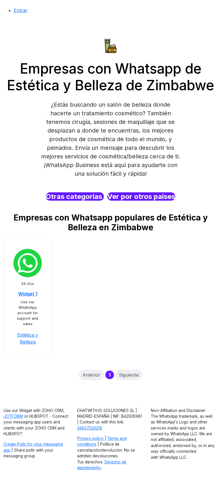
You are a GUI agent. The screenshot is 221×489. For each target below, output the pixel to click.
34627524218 (89, 428)
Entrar (21, 10)
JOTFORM (13, 416)
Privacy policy (90, 438)
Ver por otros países (141, 196)
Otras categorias (75, 196)
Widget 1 (27, 294)
